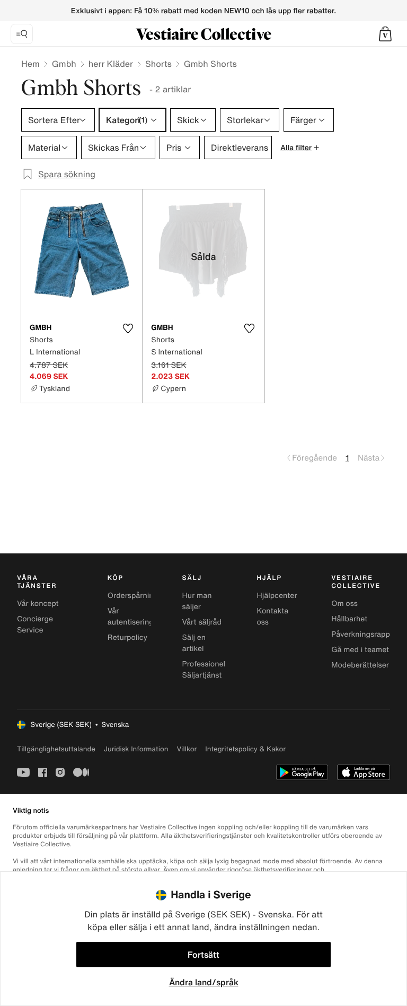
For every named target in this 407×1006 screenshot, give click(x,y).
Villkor (186, 749)
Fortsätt (203, 954)
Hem (30, 63)
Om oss (344, 603)
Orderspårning (133, 595)
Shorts (158, 63)
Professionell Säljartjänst (204, 669)
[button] (385, 34)
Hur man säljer (197, 601)
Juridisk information (136, 749)
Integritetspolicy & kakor (245, 749)
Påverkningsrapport (365, 634)
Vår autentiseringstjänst (142, 616)
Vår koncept (38, 603)
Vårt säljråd (202, 622)
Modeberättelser (360, 665)
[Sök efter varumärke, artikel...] (22, 34)
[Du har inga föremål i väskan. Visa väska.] (385, 34)
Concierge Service (35, 624)
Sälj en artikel (194, 643)
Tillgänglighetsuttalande (56, 749)
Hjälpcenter (276, 595)
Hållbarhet (349, 619)
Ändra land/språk (203, 982)
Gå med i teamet (360, 649)
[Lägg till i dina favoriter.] (127, 328)
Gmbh (64, 63)
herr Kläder (111, 63)
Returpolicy (127, 637)
